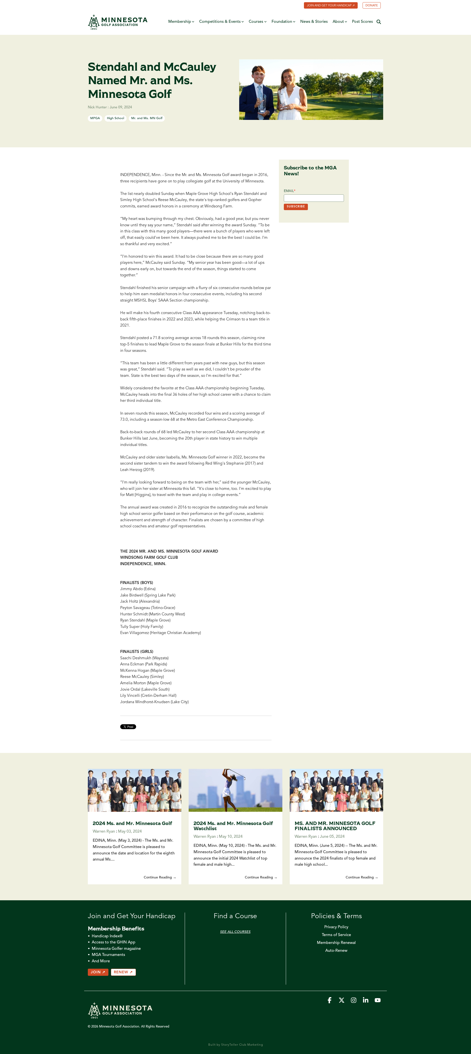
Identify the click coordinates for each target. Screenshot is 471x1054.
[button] (330, 1001)
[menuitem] (328, 6)
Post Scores (362, 22)
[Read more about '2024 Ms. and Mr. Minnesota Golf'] (134, 790)
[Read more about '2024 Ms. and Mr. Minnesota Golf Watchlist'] (235, 790)
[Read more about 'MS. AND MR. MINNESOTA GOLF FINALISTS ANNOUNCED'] (336, 790)
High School (115, 118)
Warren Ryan (104, 832)
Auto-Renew (336, 951)
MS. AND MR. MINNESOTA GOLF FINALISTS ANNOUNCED (335, 825)
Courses (256, 22)
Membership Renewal (336, 943)
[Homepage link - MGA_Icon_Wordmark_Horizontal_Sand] (120, 1016)
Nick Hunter (98, 107)
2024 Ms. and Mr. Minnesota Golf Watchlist (233, 825)
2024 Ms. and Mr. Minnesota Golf (132, 823)
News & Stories (314, 22)
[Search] (379, 22)
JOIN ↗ (98, 972)
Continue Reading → (160, 877)
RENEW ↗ (123, 972)
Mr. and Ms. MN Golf (146, 118)
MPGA (95, 118)
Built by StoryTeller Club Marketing (235, 1044)
